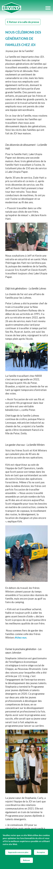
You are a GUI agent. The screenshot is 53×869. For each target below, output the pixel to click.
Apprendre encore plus (18, 852)
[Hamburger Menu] (48, 8)
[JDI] (23, 8)
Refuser (26, 860)
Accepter (41, 852)
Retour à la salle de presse (24, 21)
